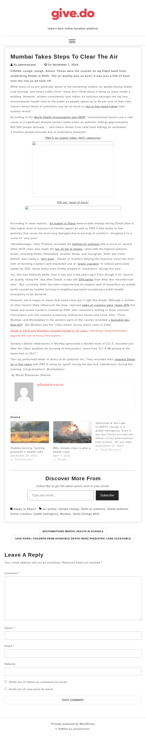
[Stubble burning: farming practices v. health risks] (29, 432)
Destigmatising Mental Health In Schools (73, 531)
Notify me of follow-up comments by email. (38, 681)
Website (10, 663)
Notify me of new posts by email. (31, 689)
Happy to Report (24, 508)
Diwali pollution (117, 508)
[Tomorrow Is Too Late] (116, 436)
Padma (63, 728)
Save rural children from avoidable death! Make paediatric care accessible (73, 538)
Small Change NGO (86, 513)
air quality (49, 508)
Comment (12, 573)
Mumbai (65, 513)
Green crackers (21, 513)
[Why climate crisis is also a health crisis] (72, 432)
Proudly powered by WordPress (73, 723)
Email (9, 645)
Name (10, 627)
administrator (27, 64)
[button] (72, 41)
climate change (68, 508)
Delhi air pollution (93, 508)
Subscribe (107, 495)
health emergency (46, 513)
